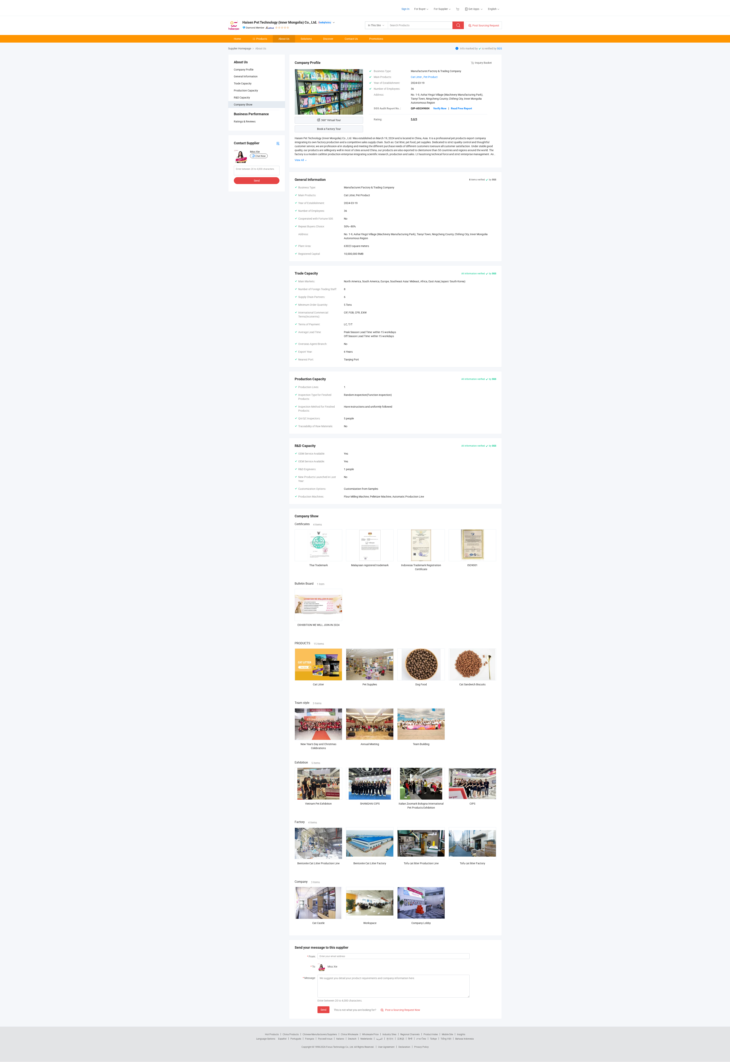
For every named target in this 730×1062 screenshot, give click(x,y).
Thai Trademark (318, 565)
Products (261, 38)
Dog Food (421, 684)
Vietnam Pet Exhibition (318, 803)
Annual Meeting (370, 744)
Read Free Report (461, 108)
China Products (291, 1034)
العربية (379, 1038)
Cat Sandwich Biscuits (472, 684)
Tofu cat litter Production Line (421, 863)
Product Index (431, 1034)
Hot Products (272, 1034)
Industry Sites (389, 1034)
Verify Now (439, 108)
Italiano (340, 1038)
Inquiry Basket (483, 62)
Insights (461, 1034)
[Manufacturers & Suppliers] (252, 7)
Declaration (404, 1046)
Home (237, 38)
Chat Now (260, 155)
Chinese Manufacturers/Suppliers (320, 1034)
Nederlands (366, 1038)
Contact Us (351, 38)
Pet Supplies (370, 684)
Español (282, 1038)
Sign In (405, 9)
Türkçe (433, 1038)
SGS (499, 48)
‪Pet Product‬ (431, 77)
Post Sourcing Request (485, 25)
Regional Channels (410, 1034)
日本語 (400, 1038)
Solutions (306, 38)
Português (295, 1038)
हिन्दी (410, 1038)
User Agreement (386, 1046)
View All (299, 160)
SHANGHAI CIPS (370, 803)
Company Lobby (421, 923)
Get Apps (474, 9)
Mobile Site (447, 1034)
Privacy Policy (421, 1046)
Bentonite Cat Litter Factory (369, 863)
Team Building (421, 744)
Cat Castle (318, 923)
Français (309, 1038)
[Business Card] (277, 143)
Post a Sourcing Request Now (400, 1010)
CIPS (472, 803)
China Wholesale (349, 1034)
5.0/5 (414, 119)
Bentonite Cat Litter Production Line (318, 863)
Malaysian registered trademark (370, 565)
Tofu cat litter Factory (472, 863)
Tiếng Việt (446, 1038)
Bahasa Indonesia (464, 1038)
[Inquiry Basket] (458, 9)
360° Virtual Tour (331, 120)
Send (257, 180)
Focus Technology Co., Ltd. (340, 1046)
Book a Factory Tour (329, 129)
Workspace (369, 923)
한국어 (389, 1038)
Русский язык (325, 1038)
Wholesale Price (370, 1034)
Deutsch (352, 1038)
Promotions (376, 38)
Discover (328, 38)
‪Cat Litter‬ (416, 77)
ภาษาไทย (421, 1038)
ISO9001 (472, 565)
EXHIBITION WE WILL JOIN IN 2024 (319, 625)
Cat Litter (318, 684)
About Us (284, 38)
